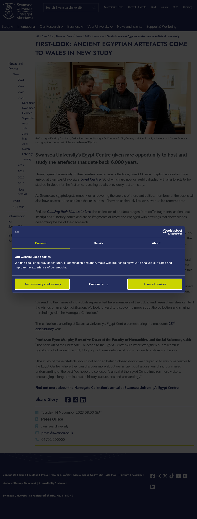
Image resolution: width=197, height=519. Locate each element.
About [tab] (156, 243)
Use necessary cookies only (42, 284)
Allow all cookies (155, 284)
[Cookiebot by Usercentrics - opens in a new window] (165, 232)
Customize (96, 284)
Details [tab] (98, 243)
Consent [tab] (41, 243)
